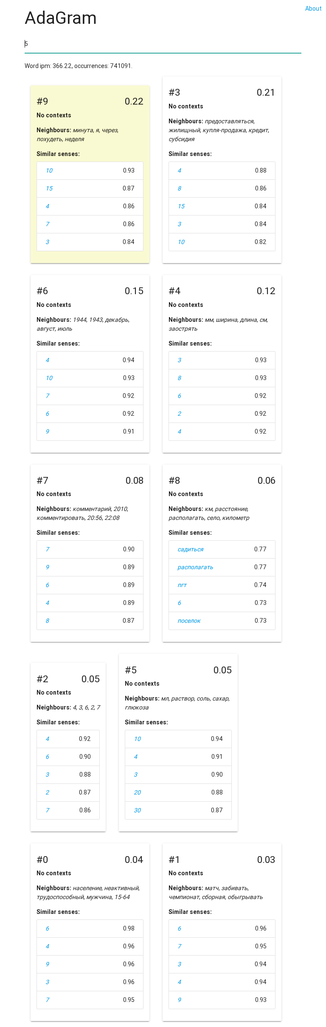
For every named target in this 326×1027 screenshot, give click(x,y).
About (313, 8)
